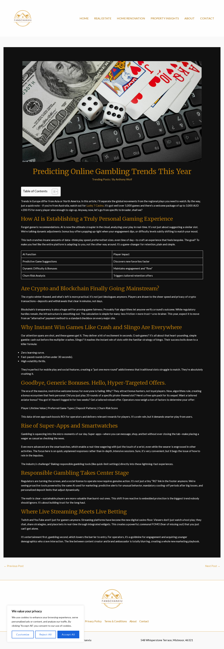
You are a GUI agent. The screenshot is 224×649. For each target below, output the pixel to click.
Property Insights (165, 18)
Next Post (212, 565)
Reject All (45, 634)
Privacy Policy (93, 621)
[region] (45, 623)
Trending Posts (101, 179)
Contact (207, 18)
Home (84, 18)
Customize (22, 634)
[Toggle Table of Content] (53, 192)
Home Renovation (131, 18)
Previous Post (14, 565)
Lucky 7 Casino (95, 205)
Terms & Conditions (115, 621)
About (189, 18)
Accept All (68, 634)
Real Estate (102, 18)
